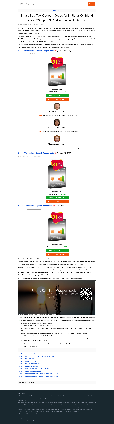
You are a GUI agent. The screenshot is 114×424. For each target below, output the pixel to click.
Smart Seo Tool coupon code (34, 54)
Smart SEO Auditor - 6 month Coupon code (36, 153)
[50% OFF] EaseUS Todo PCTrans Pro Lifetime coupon (33, 368)
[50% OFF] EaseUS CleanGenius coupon (29, 371)
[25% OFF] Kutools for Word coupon (28, 366)
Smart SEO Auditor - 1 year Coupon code (35, 206)
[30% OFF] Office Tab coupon (26, 358)
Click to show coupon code (57, 95)
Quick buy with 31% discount (58, 99)
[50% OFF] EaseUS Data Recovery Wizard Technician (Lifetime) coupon (38, 373)
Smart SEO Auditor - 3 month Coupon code (36, 50)
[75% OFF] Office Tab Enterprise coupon (29, 363)
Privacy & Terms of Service (33, 413)
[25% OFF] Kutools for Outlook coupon (28, 353)
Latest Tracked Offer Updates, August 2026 (31, 350)
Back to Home (57, 10)
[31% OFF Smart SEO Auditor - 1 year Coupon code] (57, 226)
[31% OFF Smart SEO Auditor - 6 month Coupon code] (57, 173)
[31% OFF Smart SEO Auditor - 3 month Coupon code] (57, 71)
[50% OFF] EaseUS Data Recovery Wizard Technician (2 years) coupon (38, 376)
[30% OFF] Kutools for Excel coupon (28, 361)
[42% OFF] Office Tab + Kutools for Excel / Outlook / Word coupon (36, 356)
